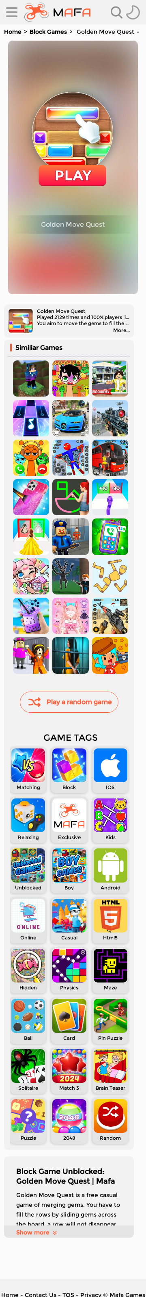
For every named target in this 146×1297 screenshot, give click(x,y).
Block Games (48, 31)
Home (12, 31)
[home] (57, 12)
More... (121, 330)
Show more (32, 1232)
